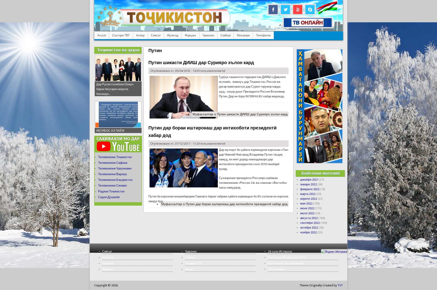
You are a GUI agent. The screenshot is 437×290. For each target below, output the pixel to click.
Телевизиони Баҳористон (115, 180)
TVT (340, 285)
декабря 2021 (309, 179)
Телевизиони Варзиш (112, 174)
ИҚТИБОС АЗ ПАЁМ (110, 130)
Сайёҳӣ (226, 35)
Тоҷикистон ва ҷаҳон (118, 50)
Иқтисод (172, 35)
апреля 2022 (308, 198)
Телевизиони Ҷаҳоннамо (115, 168)
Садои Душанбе (109, 197)
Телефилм (263, 35)
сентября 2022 (310, 222)
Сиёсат (156, 35)
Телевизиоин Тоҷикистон (115, 157)
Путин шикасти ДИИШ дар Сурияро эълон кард (201, 62)
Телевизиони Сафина (112, 162)
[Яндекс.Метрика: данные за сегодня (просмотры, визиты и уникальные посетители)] (334, 251)
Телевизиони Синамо (112, 185)
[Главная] (164, 26)
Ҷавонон (208, 35)
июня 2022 (307, 208)
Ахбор (140, 35)
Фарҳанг (190, 35)
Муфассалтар (240, 114)
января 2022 (308, 184)
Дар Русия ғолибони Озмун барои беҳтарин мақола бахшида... (114, 89)
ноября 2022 (308, 232)
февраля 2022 (310, 189)
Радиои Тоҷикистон (111, 191)
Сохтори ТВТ (121, 35)
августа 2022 (309, 218)
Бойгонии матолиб (321, 173)
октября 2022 (309, 227)
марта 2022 (307, 194)
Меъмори (243, 35)
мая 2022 (306, 203)
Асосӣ (101, 35)
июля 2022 (307, 213)
